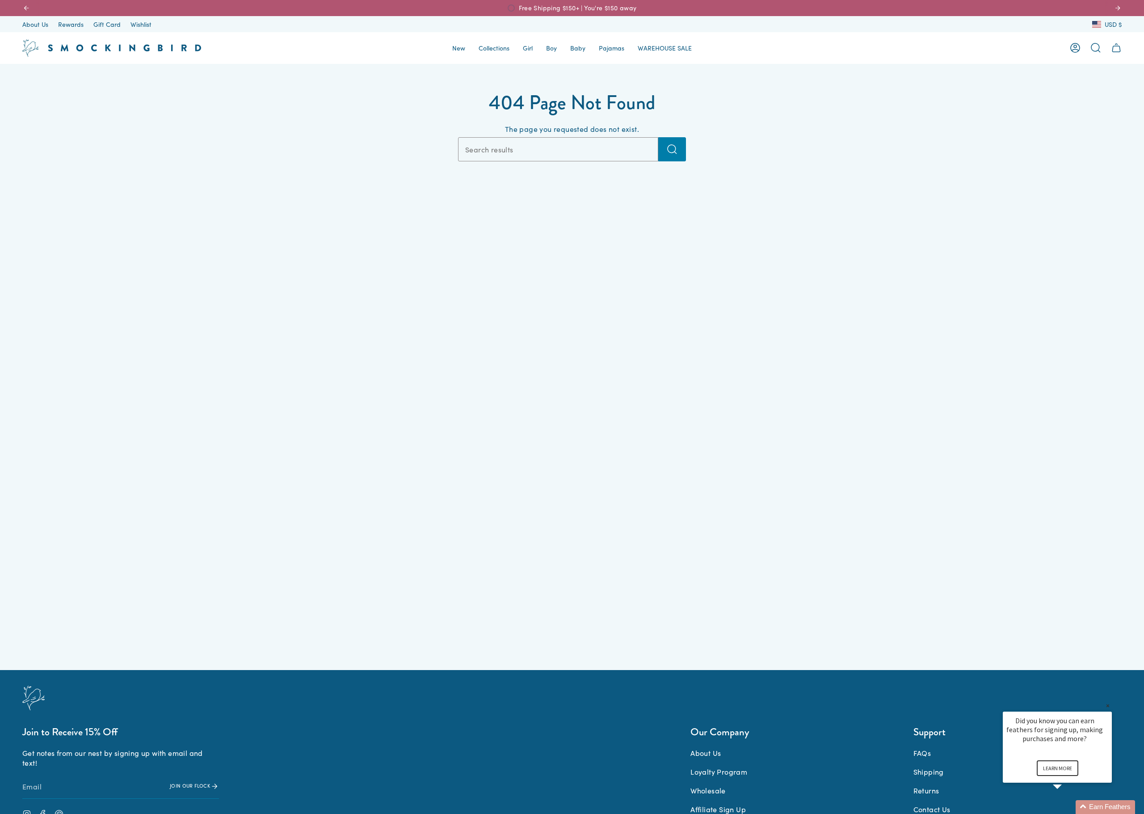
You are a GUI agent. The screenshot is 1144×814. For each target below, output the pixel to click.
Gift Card (107, 24)
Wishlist (140, 24)
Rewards (71, 24)
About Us (35, 24)
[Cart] (1116, 47)
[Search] (672, 149)
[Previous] (26, 8)
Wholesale (708, 790)
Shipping (928, 771)
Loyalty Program (718, 771)
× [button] (1108, 705)
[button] (459, 48)
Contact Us (932, 809)
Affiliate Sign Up (718, 809)
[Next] (1118, 8)
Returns (926, 790)
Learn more (1057, 768)
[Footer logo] (33, 698)
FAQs (922, 753)
